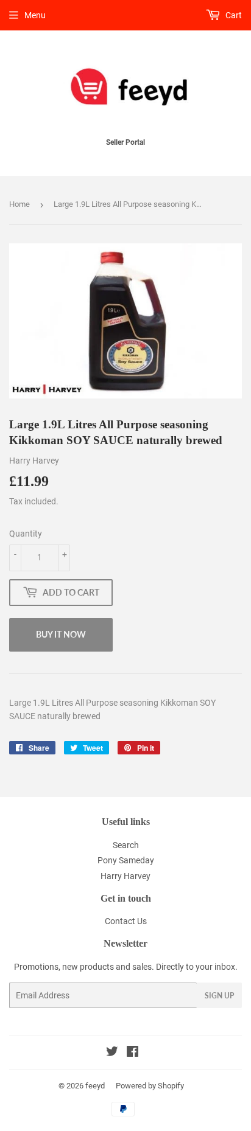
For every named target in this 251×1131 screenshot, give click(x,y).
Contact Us (126, 921)
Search (126, 845)
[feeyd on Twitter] (112, 1053)
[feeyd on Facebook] (132, 1053)
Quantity (25, 533)
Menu (35, 15)
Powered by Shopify (150, 1085)
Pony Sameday (125, 860)
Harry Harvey (125, 876)
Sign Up (219, 995)
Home (19, 204)
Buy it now (61, 634)
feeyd (95, 1085)
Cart (233, 15)
